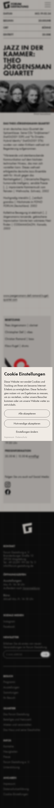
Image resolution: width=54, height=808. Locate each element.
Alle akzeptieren (27, 413)
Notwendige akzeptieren (27, 423)
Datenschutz (21, 437)
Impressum (9, 437)
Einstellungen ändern (27, 432)
